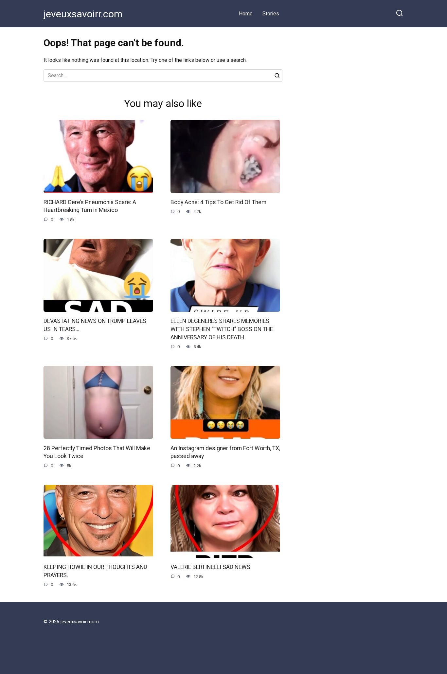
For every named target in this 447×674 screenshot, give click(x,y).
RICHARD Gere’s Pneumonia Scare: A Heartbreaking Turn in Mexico (90, 206)
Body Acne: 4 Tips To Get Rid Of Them (218, 202)
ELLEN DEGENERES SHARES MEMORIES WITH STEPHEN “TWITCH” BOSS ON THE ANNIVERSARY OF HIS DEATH (221, 329)
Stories (270, 13)
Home (246, 13)
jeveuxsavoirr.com (83, 14)
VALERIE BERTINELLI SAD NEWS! (211, 567)
